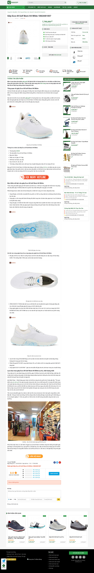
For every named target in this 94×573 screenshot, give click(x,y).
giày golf (24, 81)
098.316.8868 (82, 2)
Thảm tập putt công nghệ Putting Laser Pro (78, 83)
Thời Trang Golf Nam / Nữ (23, 12)
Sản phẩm (15, 12)
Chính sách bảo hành (54, 555)
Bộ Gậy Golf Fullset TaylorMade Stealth (79, 142)
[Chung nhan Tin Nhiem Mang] (34, 559)
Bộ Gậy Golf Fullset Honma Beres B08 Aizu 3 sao (78, 154)
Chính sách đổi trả (53, 557)
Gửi (58, 499)
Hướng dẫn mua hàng (54, 566)
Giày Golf (32, 12)
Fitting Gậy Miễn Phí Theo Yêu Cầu (73, 208)
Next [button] (39, 58)
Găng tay (80, 51)
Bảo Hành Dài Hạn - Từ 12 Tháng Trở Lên (75, 192)
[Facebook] (54, 462)
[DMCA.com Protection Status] (11, 559)
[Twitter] (57, 462)
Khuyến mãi (57, 7)
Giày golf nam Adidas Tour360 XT (37, 537)
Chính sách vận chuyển (54, 561)
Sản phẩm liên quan (14, 513)
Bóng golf (80, 56)
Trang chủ (9, 12)
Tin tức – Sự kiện (66, 7)
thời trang (43, 83)
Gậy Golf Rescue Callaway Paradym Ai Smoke (78, 106)
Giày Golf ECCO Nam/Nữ (40, 12)
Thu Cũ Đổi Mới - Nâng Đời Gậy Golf (74, 177)
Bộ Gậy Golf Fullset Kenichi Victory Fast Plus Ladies (78, 118)
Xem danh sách (79, 23)
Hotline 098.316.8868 (78, 553)
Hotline (55, 55)
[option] (23, 37)
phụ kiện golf (15, 382)
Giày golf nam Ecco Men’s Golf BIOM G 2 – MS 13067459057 (16, 537)
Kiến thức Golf (42, 7)
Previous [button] (8, 58)
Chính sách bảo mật (53, 563)
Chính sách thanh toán (54, 559)
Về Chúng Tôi (31, 7)
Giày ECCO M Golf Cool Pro (56, 537)
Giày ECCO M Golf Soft (75, 537)
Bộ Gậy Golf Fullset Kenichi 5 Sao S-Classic (79, 130)
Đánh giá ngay (54, 473)
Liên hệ (75, 7)
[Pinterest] (60, 462)
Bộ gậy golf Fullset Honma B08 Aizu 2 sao (79, 166)
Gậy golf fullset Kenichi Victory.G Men (80, 95)
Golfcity (45, 167)
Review (50, 7)
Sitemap (51, 568)
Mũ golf (80, 61)
